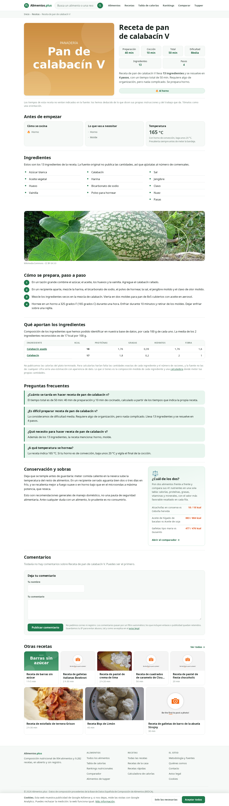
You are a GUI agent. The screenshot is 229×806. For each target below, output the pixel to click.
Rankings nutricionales (100, 768)
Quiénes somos (178, 763)
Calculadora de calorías (141, 773)
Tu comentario (36, 596)
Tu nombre (34, 581)
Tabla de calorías (148, 5)
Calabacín (33, 355)
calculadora (176, 369)
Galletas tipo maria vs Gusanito (176, 530)
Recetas (129, 5)
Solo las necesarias (166, 799)
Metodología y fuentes (182, 758)
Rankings (168, 5)
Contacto (174, 768)
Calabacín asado (37, 349)
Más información (105, 801)
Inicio (27, 14)
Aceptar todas (193, 799)
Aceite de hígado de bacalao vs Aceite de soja (176, 519)
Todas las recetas (137, 758)
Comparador (94, 773)
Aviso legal (175, 773)
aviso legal (134, 628)
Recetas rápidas (137, 768)
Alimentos (114, 5)
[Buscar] (100, 5)
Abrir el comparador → (166, 539)
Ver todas (196, 647)
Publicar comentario (45, 627)
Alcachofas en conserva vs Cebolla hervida (176, 509)
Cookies (173, 778)
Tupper (198, 5)
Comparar (184, 5)
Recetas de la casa (138, 763)
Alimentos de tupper (98, 778)
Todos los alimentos (98, 758)
